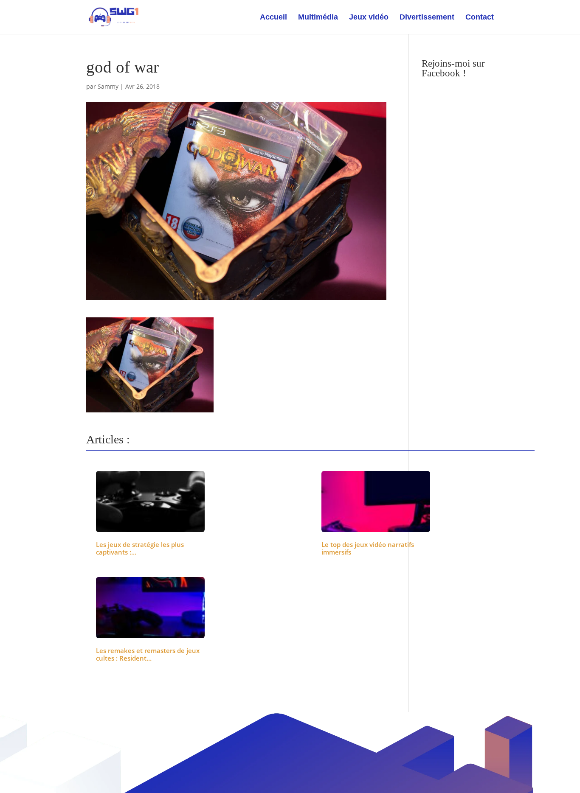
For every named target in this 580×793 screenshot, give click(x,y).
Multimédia (318, 17)
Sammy (108, 86)
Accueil (273, 17)
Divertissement (427, 17)
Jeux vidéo (369, 17)
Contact (479, 17)
